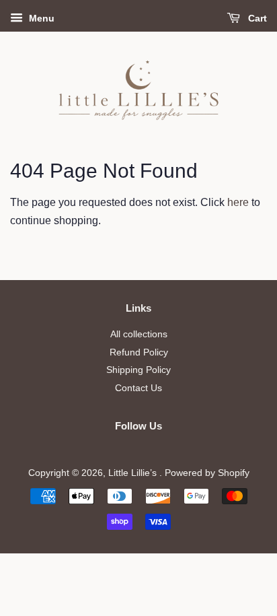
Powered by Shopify (207, 473)
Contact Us (138, 388)
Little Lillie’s (133, 473)
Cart (256, 18)
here (238, 202)
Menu (40, 18)
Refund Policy (139, 352)
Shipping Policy (138, 370)
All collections (138, 334)
